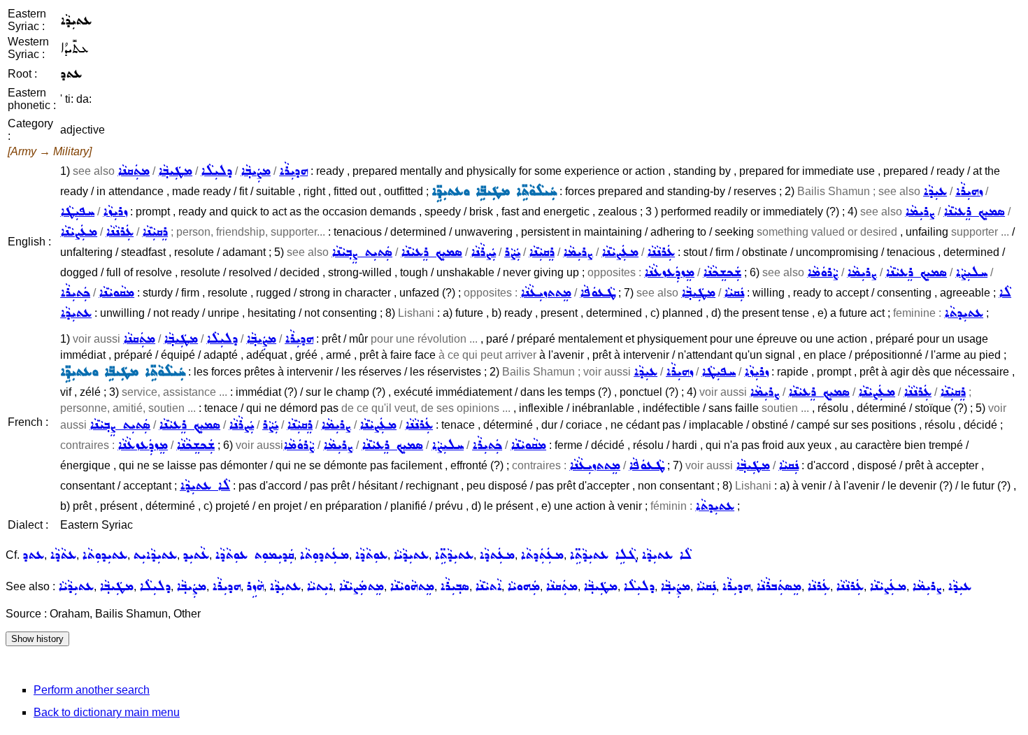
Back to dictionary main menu (107, 712)
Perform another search (92, 690)
